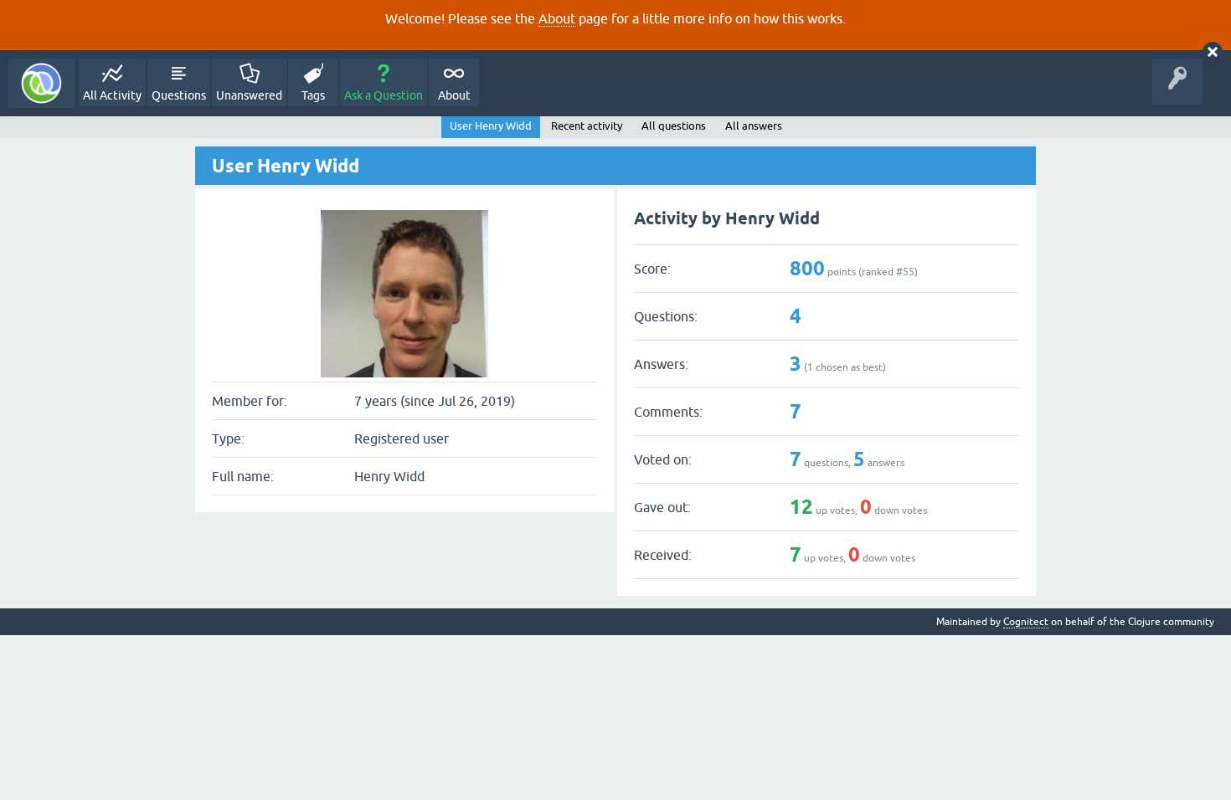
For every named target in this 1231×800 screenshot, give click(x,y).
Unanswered (249, 95)
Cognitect (1025, 622)
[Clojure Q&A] (41, 83)
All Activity (112, 95)
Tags (313, 95)
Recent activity (586, 126)
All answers (753, 126)
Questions (179, 95)
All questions (673, 126)
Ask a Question (383, 95)
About (556, 18)
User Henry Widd (491, 126)
